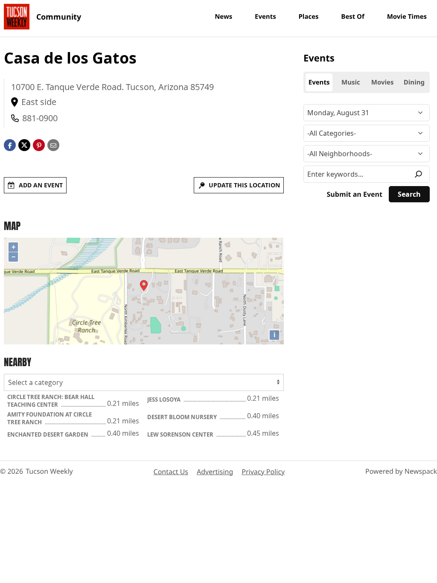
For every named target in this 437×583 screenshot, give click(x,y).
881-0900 (40, 118)
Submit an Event (354, 194)
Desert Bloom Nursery (182, 417)
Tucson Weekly (49, 471)
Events (265, 16)
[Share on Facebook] (10, 144)
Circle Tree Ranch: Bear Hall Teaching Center (50, 400)
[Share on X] (24, 144)
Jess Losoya (164, 399)
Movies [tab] (382, 82)
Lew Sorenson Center (181, 434)
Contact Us (171, 471)
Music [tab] (350, 82)
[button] (39, 144)
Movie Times (407, 16)
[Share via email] (53, 144)
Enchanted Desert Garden (48, 434)
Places (308, 16)
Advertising (215, 471)
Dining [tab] (414, 82)
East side (38, 102)
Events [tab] (319, 82)
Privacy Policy (263, 471)
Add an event (41, 185)
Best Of (352, 16)
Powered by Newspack (401, 471)
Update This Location (244, 185)
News (223, 16)
